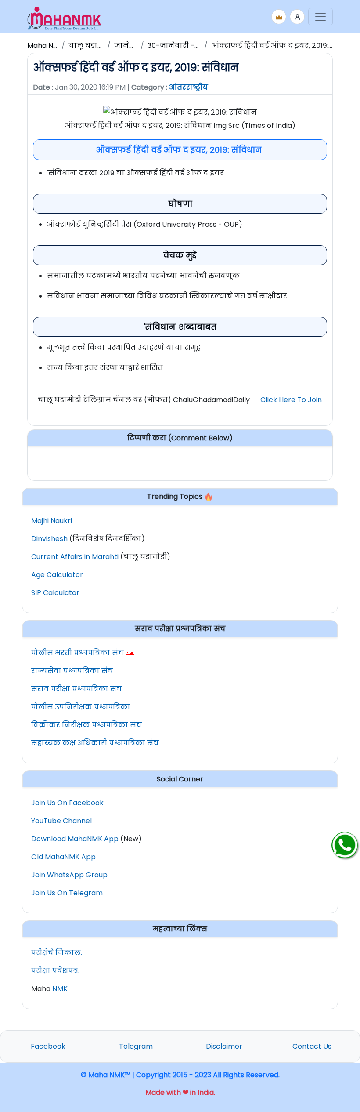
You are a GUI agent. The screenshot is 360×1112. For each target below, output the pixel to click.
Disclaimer (224, 1046)
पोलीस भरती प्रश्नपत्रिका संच (77, 653)
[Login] (297, 16)
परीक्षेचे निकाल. (56, 953)
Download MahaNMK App (75, 839)
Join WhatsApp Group (69, 875)
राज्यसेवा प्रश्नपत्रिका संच (72, 671)
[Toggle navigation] (320, 16)
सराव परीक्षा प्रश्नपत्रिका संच (76, 689)
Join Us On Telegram (67, 893)
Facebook (48, 1046)
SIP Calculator (55, 593)
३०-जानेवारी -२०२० (180, 45)
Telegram (136, 1046)
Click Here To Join (291, 400)
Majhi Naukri (51, 521)
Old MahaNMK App (63, 857)
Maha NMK (45, 45)
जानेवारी (128, 45)
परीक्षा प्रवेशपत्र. (55, 971)
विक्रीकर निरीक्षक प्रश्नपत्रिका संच (86, 725)
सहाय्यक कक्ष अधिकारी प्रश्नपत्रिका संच (95, 743)
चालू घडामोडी (90, 45)
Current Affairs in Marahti (75, 557)
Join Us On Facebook (67, 803)
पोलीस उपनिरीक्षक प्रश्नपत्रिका (80, 707)
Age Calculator (57, 575)
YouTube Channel (61, 821)
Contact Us (311, 1046)
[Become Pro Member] (278, 16)
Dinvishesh (49, 539)
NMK (60, 989)
